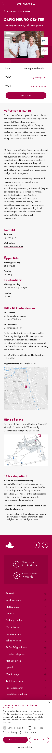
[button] (26, 747)
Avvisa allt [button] (39, 740)
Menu (4, 4)
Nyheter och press (15, 654)
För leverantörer (14, 688)
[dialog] (26, 726)
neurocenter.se (38, 86)
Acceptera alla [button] (15, 740)
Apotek (9, 667)
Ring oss (26, 95)
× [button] (49, 702)
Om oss (10, 613)
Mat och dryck (13, 661)
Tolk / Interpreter (15, 681)
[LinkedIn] (45, 545)
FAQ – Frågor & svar (16, 647)
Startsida (10, 593)
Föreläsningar (13, 674)
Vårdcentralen (13, 600)
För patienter (13, 627)
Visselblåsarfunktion (17, 694)
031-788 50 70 (39, 77)
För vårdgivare (13, 634)
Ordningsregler (14, 620)
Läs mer (7, 722)
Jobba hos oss (13, 640)
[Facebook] (37, 545)
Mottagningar (13, 607)
